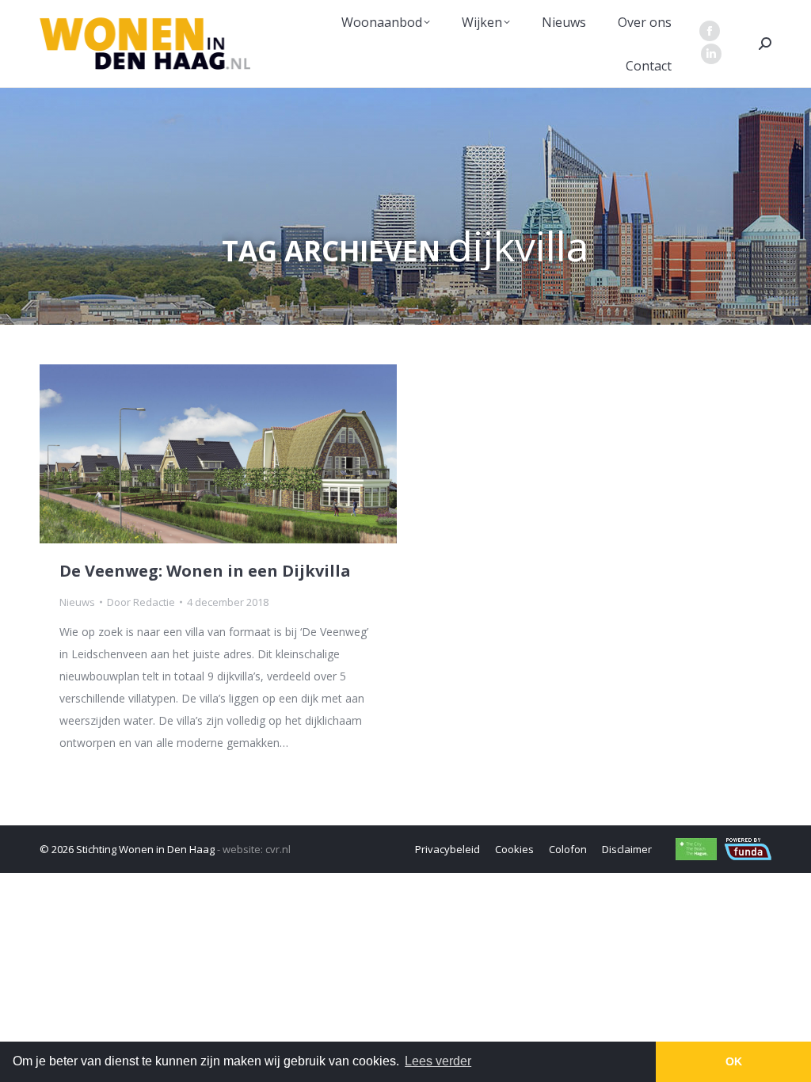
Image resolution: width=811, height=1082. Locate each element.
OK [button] (733, 1061)
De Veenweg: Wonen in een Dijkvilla (205, 570)
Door (141, 602)
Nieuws (77, 602)
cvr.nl (278, 849)
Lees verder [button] (438, 1061)
